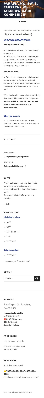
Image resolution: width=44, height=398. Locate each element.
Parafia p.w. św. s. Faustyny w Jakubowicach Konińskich (21, 9)
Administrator (32, 31)
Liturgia (11, 139)
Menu (23, 22)
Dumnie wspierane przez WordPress (18, 392)
